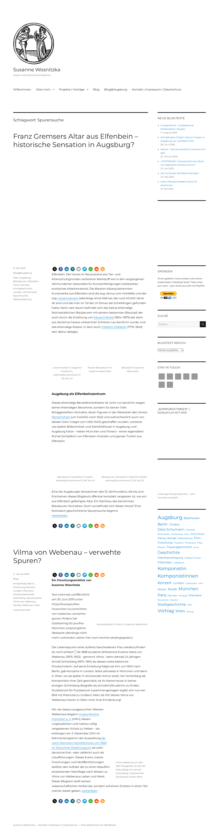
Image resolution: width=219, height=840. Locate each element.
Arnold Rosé (20, 583)
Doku (186, 534)
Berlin (31, 583)
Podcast (183, 595)
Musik (172, 589)
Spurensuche (20, 295)
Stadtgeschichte (172, 604)
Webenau (27, 605)
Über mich (43, 89)
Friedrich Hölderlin (114, 327)
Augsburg (25, 277)
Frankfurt (179, 542)
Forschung (19, 587)
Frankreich (190, 542)
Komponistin (172, 568)
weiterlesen (60, 515)
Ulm (189, 604)
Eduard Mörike (104, 317)
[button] (55, 269)
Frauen (161, 547)
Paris (162, 595)
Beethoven (191, 518)
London (17, 292)
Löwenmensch (68, 298)
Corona (190, 529)
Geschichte (169, 552)
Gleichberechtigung (170, 557)
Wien (37, 605)
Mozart (162, 589)
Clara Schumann (171, 529)
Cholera (174, 524)
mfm (200, 583)
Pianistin (173, 595)
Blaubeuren (20, 281)
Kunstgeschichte (22, 288)
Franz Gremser (21, 284)
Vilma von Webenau (24, 601)
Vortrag (17, 605)
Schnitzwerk (30, 292)
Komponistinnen (178, 576)
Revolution (163, 600)
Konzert (30, 587)
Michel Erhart (61, 417)
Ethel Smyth (198, 534)
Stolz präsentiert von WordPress (98, 825)
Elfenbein (33, 281)
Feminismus (185, 538)
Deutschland (177, 534)
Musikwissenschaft (23, 594)
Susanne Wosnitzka (36, 69)
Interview (165, 562)
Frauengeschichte (179, 547)
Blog (96, 89)
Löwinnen (191, 583)
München (28, 590)
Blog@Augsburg (115, 89)
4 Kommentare (21, 609)
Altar (15, 277)
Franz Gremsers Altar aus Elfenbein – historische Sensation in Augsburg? (75, 140)
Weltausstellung (22, 299)
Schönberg (19, 598)
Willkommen (22, 89)
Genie (196, 547)
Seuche (174, 600)
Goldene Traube (192, 558)
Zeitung (190, 612)
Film (197, 538)
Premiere (195, 595)
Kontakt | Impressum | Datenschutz (156, 89)
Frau (199, 542)
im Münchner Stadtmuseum (79, 743)
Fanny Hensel (167, 538)
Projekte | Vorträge (72, 89)
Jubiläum (178, 562)
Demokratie (164, 534)
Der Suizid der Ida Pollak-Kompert (179, 173)
